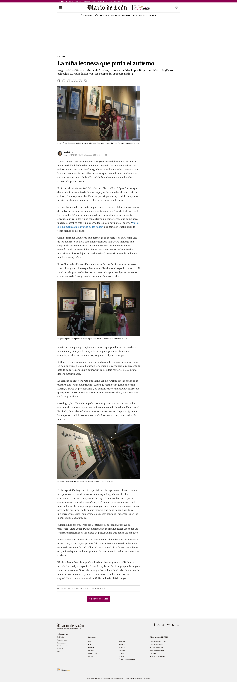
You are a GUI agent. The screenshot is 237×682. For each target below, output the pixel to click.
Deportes (126, 15)
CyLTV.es (153, 653)
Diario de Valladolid (156, 644)
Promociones (61, 643)
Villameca (78, 1)
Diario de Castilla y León (158, 641)
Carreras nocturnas (100, 1)
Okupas (70, 1)
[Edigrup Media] (63, 669)
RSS (58, 652)
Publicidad (61, 637)
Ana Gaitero (68, 152)
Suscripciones (62, 640)
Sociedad (115, 15)
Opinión (121, 653)
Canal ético (146, 679)
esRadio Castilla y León (157, 656)
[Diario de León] (118, 7)
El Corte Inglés (93, 588)
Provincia (104, 15)
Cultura (143, 15)
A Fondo (122, 647)
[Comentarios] (85, 81)
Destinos (122, 650)
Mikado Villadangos (115, 1)
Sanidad (122, 641)
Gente (134, 15)
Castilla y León (93, 653)
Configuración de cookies (133, 679)
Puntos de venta (62, 646)
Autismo (64, 588)
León (96, 15)
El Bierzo (91, 644)
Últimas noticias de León (127, 659)
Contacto (60, 649)
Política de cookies (117, 679)
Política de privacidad (102, 679)
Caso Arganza (88, 1)
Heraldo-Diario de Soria (157, 650)
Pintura (83, 588)
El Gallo (121, 656)
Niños (102, 588)
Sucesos (152, 15)
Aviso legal (90, 679)
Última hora (86, 15)
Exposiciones (73, 588)
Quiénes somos (62, 634)
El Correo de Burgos (156, 647)
